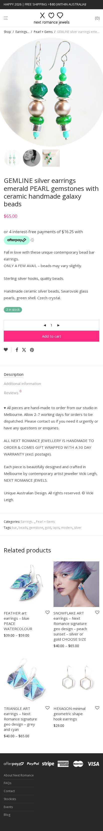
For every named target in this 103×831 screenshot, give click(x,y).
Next (98, 92)
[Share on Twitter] (24, 350)
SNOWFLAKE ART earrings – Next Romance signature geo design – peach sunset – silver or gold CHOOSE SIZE (70, 626)
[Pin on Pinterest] (32, 350)
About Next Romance (19, 775)
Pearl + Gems (43, 32)
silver (78, 528)
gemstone (36, 528)
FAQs (7, 783)
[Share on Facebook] (17, 350)
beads (23, 528)
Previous (4, 92)
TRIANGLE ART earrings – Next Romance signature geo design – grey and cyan (20, 719)
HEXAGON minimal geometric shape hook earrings (70, 713)
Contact (9, 791)
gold (48, 528)
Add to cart (51, 336)
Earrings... (22, 32)
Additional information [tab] (22, 383)
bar (14, 528)
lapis (56, 528)
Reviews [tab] (12, 392)
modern (66, 528)
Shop (7, 32)
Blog (7, 815)
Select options (13, 635)
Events (8, 807)
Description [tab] (14, 374)
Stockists (10, 799)
